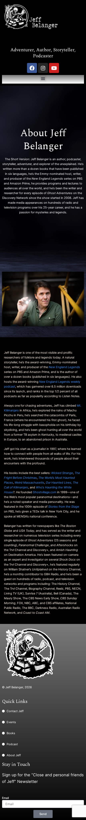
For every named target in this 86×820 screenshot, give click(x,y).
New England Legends (64, 367)
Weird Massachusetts (29, 482)
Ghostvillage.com (44, 492)
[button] (43, 78)
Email (5, 798)
